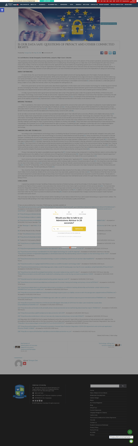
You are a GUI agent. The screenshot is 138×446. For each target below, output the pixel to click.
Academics (42, 4)
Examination (126, 1)
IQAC (110, 1)
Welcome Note (24, 4)
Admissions (63, 4)
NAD (104, 1)
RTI (121, 1)
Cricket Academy (104, 4)
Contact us (94, 4)
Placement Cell (52, 4)
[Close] (96, 210)
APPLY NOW (44, 1)
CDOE (71, 4)
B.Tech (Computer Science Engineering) (21, 1)
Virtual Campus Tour (116, 4)
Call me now (79, 229)
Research (78, 4)
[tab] (55, 213)
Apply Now (86, 4)
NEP (99, 1)
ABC (107, 1)
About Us (33, 4)
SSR (102, 1)
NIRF (114, 1)
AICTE (117, 1)
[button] (2, 10)
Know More (128, 4)
